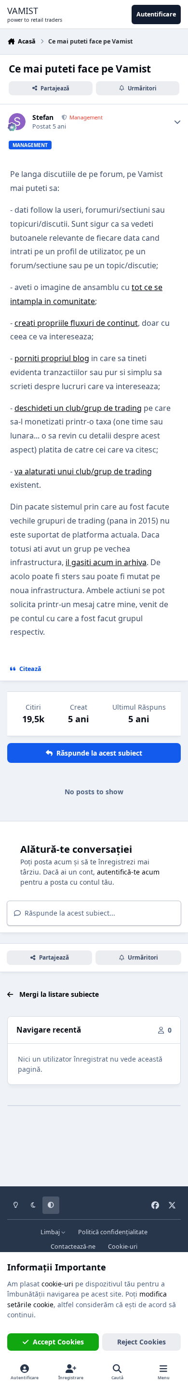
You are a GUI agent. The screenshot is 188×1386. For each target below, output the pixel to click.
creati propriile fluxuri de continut (76, 323)
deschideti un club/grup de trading (78, 408)
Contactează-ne (73, 1246)
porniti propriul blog (51, 358)
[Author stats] (177, 122)
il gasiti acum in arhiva (106, 562)
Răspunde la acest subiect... (69, 913)
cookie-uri (57, 1283)
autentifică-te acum (128, 871)
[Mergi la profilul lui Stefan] (17, 121)
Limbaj (50, 1232)
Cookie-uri (122, 1246)
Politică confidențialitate (113, 1232)
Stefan (43, 117)
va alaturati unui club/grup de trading (83, 471)
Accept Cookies (58, 1341)
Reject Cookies (141, 1341)
